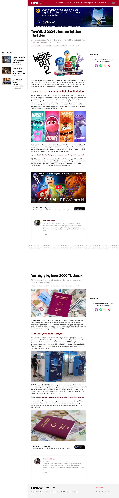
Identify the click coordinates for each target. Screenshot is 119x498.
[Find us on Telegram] (108, 492)
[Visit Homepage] (37, 3)
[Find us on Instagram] (105, 492)
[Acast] (109, 65)
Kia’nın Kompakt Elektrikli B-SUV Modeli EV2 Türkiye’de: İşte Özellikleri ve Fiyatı (18, 83)
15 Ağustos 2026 (17, 88)
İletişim (53, 487)
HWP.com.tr (48, 491)
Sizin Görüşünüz (88, 3)
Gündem (59, 46)
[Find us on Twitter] (97, 492)
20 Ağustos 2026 (17, 75)
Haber (69, 3)
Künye (47, 487)
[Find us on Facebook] (99, 492)
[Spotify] (101, 65)
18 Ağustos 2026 (17, 64)
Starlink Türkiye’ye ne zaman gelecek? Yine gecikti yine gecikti (63, 155)
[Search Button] (108, 3)
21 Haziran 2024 (48, 46)
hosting (52, 491)
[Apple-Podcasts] (96, 65)
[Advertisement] (14, 25)
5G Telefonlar (101, 3)
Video (77, 3)
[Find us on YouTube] (102, 492)
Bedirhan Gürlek (38, 46)
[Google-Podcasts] (105, 65)
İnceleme (60, 3)
